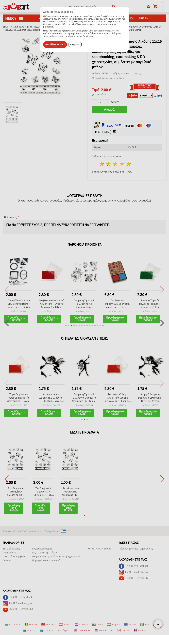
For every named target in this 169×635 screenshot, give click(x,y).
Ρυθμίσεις (75, 44)
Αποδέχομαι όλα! (55, 44)
